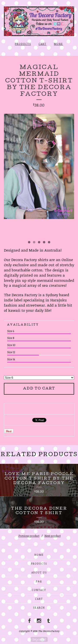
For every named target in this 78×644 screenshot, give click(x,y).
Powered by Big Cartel (39, 639)
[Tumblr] (48, 621)
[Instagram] (39, 621)
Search (39, 607)
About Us (39, 572)
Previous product (28, 536)
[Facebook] (29, 621)
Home (39, 554)
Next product (52, 536)
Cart (42, 44)
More (58, 44)
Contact (39, 590)
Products (23, 44)
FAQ (39, 581)
